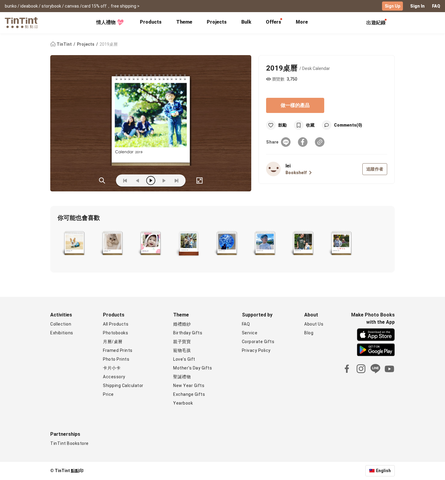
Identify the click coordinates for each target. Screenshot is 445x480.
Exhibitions (61, 332)
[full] (199, 180)
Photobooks (115, 332)
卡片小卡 (111, 368)
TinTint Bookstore (69, 443)
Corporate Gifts (258, 341)
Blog (308, 332)
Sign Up (392, 6)
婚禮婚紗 (182, 324)
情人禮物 (106, 22)
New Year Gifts (188, 385)
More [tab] (302, 22)
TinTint (64, 44)
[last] (176, 180)
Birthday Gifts (187, 332)
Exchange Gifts (189, 394)
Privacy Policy (256, 350)
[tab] (150, 22)
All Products (115, 324)
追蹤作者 (374, 169)
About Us (313, 324)
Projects (217, 22)
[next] (163, 180)
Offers (273, 22)
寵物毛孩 (182, 350)
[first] (125, 180)
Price (108, 394)
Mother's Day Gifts (192, 368)
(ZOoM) (102, 180)
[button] (74, 244)
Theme (184, 22)
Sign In (417, 6)
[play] (151, 180)
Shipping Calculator (123, 385)
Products (151, 22)
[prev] (137, 180)
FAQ (436, 6)
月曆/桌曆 (113, 341)
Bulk (246, 22)
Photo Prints (116, 359)
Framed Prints (118, 350)
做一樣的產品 (295, 105)
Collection (60, 324)
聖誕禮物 (182, 376)
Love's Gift (184, 359)
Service (250, 332)
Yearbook (183, 403)
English (383, 470)
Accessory (114, 376)
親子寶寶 (182, 341)
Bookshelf (296, 172)
